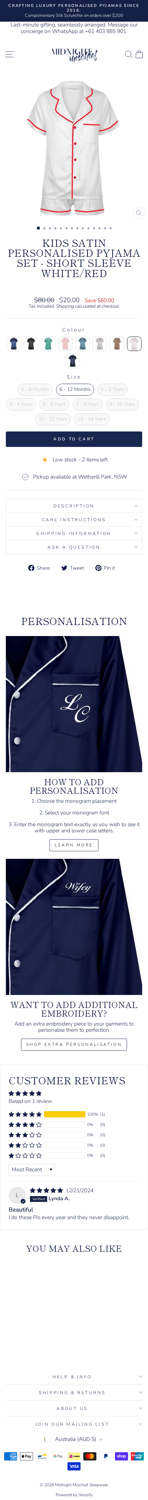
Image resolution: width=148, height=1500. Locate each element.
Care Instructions (74, 520)
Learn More (74, 845)
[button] (25, 1114)
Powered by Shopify (74, 1495)
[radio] (14, 344)
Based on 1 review (30, 1101)
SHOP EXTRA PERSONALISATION (74, 1044)
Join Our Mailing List (72, 1424)
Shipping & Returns (72, 1392)
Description (74, 506)
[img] (47, 1190)
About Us (72, 1408)
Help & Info (72, 1377)
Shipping (65, 306)
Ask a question (74, 547)
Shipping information (74, 533)
